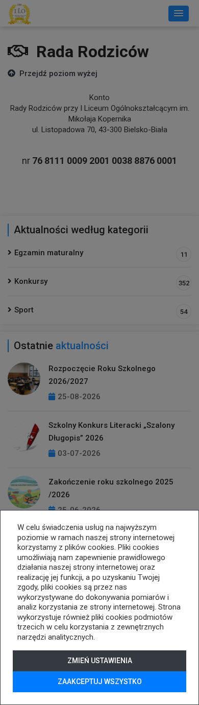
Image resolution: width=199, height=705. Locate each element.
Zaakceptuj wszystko (100, 681)
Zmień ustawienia (99, 661)
